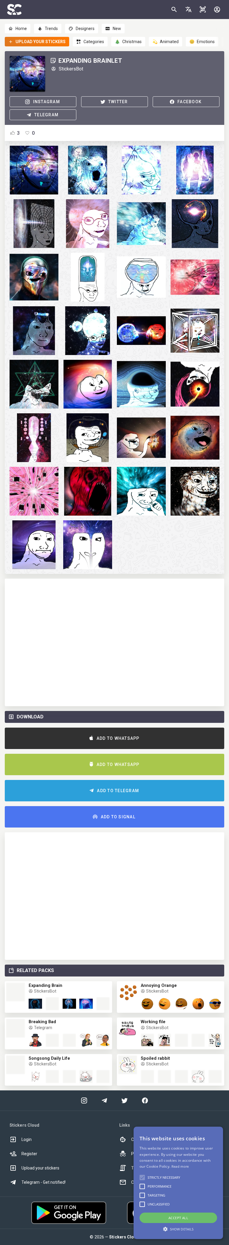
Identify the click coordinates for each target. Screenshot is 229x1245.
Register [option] (29, 1153)
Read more (180, 1166)
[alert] (178, 1183)
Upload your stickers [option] (40, 1168)
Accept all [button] (178, 1218)
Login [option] (26, 1139)
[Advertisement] (114, 642)
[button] (188, 9)
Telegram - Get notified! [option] (43, 1182)
